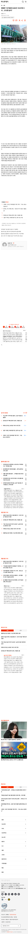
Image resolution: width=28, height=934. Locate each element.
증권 (3, 819)
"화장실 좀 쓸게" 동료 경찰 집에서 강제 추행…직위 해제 (13, 795)
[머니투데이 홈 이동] (5, 880)
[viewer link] (25, 40)
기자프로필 (4, 863)
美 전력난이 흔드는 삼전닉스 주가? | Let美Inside (12, 759)
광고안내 (3, 919)
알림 (3, 872)
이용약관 (15, 917)
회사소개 (3, 914)
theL (3, 828)
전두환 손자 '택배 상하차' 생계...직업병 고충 (12, 215)
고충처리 (3, 922)
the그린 (3, 837)
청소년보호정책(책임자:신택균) (7, 917)
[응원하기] (13, 243)
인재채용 (7, 914)
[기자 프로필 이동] (4, 244)
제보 (3, 867)
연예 (3, 850)
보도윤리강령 (7, 922)
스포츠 (3, 854)
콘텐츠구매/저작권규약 (14, 919)
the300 (4, 824)
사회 (4, 5)
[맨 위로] (25, 928)
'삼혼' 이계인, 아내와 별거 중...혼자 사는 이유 (13, 217)
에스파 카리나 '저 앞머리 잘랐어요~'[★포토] (11, 739)
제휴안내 (7, 919)
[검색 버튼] (22, 1)
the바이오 (4, 833)
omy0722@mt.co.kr (12, 244)
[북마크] (25, 20)
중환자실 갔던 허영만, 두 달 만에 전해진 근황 (13, 533)
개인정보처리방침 (13, 914)
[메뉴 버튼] (25, 1)
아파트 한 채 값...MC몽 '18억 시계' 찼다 (11, 425)
